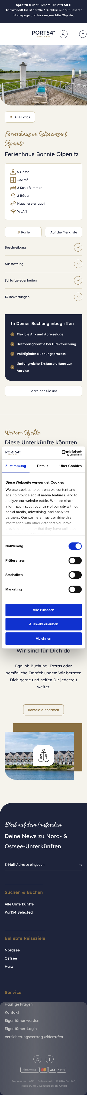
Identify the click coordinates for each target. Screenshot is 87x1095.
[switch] (75, 560)
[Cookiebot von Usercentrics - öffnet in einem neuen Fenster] (62, 453)
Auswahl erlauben (43, 624)
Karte (25, 232)
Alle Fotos (22, 117)
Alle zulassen (43, 610)
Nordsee (12, 950)
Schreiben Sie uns (43, 391)
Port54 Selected (19, 912)
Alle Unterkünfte (19, 904)
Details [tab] (42, 466)
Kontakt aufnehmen (43, 710)
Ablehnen (43, 638)
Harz (9, 966)
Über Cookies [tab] (70, 466)
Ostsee (11, 958)
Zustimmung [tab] (15, 466)
